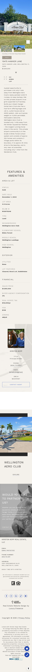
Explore (16, 474)
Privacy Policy (24, 618)
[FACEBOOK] (6, 596)
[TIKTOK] (21, 596)
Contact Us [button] (7, 527)
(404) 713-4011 (16, 365)
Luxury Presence (16, 608)
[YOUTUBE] (25, 596)
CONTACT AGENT (16, 384)
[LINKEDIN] (16, 596)
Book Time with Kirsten (11, 569)
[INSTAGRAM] (11, 596)
